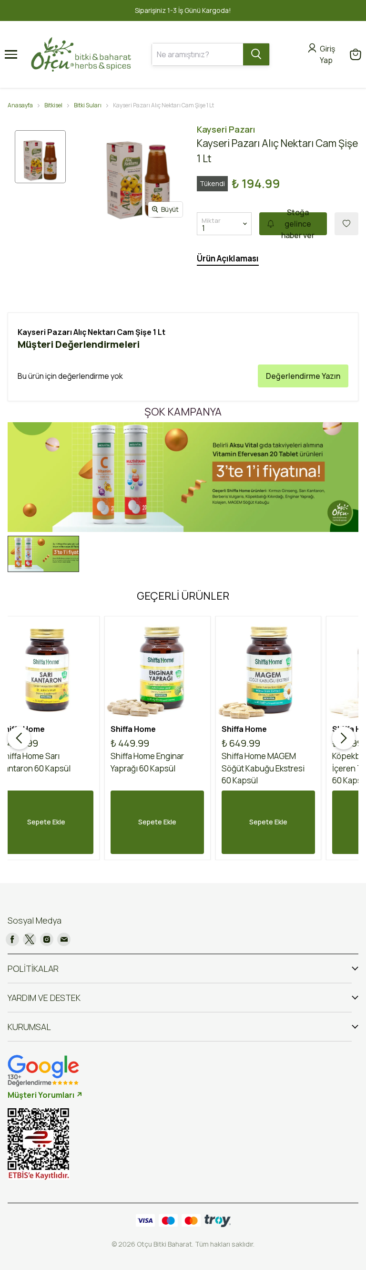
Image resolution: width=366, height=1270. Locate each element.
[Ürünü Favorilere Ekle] (346, 223)
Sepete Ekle (157, 821)
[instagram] (46, 939)
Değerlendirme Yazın (303, 376)
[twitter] (29, 939)
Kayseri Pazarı (226, 129)
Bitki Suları (88, 105)
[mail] (64, 939)
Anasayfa (20, 105)
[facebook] (12, 939)
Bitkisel (53, 105)
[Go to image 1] (43, 554)
